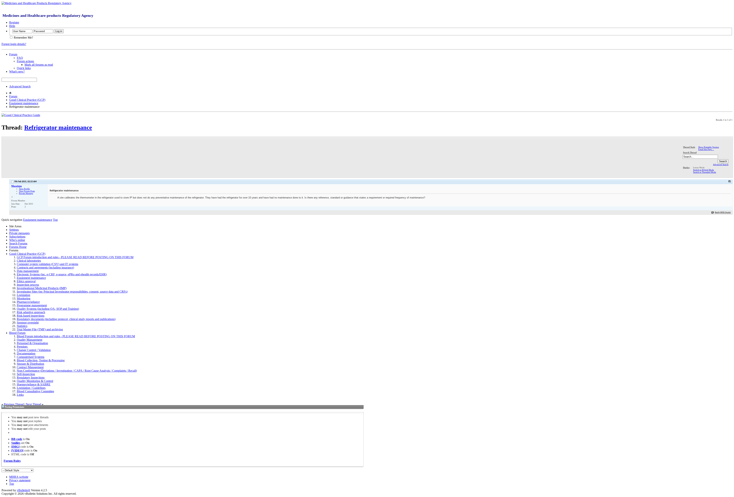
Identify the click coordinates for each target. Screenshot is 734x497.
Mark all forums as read (38, 64)
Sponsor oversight (28, 322)
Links (20, 394)
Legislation (23, 295)
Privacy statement (19, 480)
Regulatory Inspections (31, 377)
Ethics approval (26, 281)
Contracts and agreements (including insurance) (45, 267)
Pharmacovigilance (28, 302)
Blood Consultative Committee (35, 391)
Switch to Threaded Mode (704, 172)
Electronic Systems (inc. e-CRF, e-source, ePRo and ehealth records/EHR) (62, 274)
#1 (729, 181)
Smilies (15, 442)
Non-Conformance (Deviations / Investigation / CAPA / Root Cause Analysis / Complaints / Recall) (77, 370)
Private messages (19, 233)
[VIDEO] (17, 450)
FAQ (20, 57)
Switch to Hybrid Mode (703, 170)
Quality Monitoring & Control (35, 381)
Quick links (24, 68)
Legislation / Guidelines (31, 387)
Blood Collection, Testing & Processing (41, 360)
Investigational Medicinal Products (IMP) (42, 288)
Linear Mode (699, 167)
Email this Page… (706, 149)
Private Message (26, 193)
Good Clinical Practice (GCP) (27, 99)
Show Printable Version (708, 147)
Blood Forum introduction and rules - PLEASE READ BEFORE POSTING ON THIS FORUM (76, 336)
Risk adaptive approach (31, 312)
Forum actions (25, 61)
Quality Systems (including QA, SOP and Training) (48, 308)
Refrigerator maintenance (58, 127)
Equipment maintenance (23, 103)
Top (55, 219)
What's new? (17, 71)
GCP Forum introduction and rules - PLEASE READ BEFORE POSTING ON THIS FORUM (75, 257)
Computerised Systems (30, 357)
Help (12, 26)
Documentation (26, 353)
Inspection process (28, 284)
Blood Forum (17, 332)
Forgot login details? (14, 44)
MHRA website (18, 476)
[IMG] (15, 446)
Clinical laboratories (29, 260)
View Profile (24, 189)
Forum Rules (12, 460)
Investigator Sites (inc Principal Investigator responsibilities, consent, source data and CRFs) (72, 291)
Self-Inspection (26, 374)
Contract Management (30, 367)
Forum (13, 54)
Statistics (22, 326)
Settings (14, 229)
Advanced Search (20, 86)
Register (14, 22)
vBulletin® (23, 490)
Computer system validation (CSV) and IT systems (47, 264)
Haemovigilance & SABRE (33, 384)
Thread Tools (689, 147)
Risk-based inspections (30, 315)
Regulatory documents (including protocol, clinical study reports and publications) (66, 319)
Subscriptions (17, 236)
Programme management (32, 305)
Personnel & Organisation (32, 343)
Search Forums (18, 243)
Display (686, 167)
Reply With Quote (723, 213)
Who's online (17, 240)
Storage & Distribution (30, 363)
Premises (22, 346)
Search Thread (690, 152)
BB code (16, 439)
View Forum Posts (27, 191)
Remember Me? (23, 37)
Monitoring (23, 298)
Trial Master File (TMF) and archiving (40, 329)
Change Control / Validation (34, 350)
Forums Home (18, 246)
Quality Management (29, 339)
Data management (28, 271)
